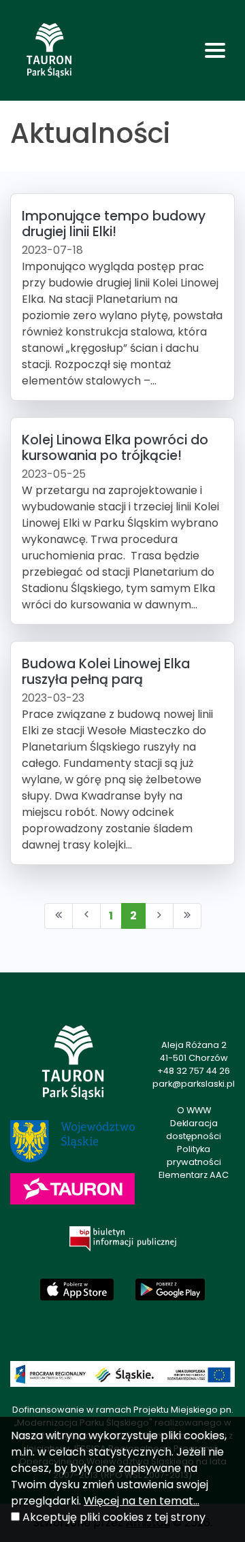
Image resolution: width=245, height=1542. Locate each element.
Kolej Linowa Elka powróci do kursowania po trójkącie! (115, 448)
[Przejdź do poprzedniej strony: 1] (86, 916)
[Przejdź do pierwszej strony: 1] (58, 916)
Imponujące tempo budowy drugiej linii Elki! (114, 224)
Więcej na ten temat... (141, 1501)
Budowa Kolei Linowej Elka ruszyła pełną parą (106, 672)
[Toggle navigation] (215, 50)
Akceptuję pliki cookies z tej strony (114, 1517)
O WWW (194, 1110)
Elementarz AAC (194, 1175)
